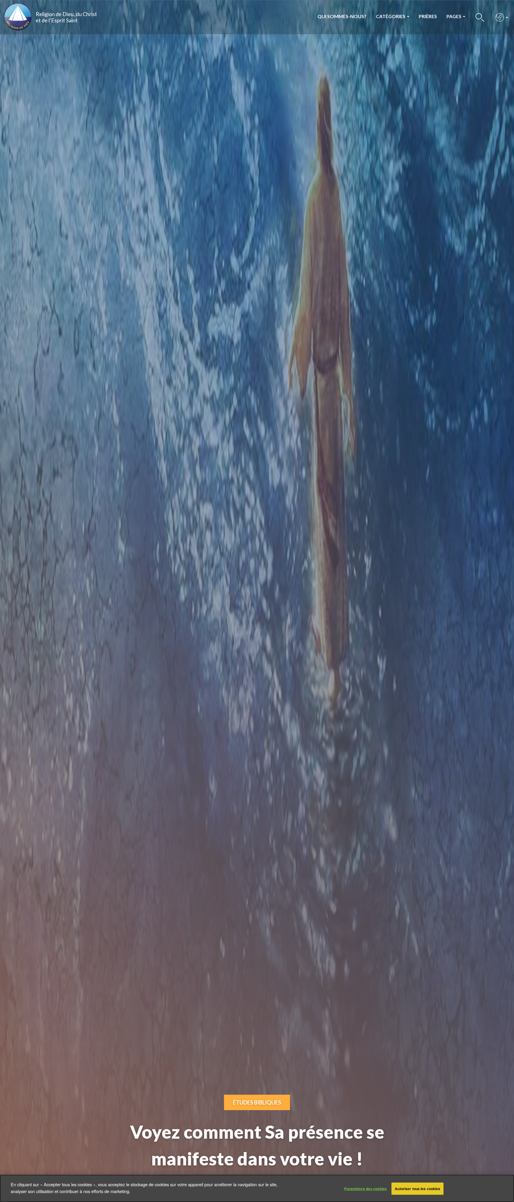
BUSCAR (480, 17)
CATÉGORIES (391, 16)
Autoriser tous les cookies (417, 1188)
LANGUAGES (500, 17)
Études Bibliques (257, 1102)
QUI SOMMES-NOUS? (341, 16)
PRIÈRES (428, 16)
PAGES (454, 16)
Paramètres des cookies (365, 1188)
